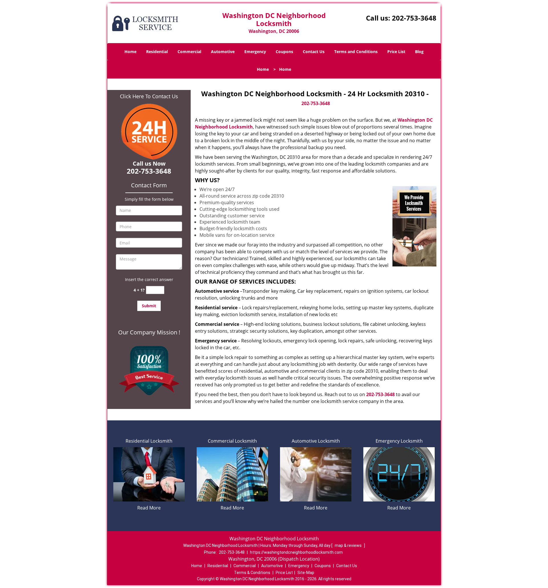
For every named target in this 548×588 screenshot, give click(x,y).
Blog (419, 51)
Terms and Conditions (356, 51)
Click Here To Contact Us (149, 96)
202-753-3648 (414, 18)
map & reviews (348, 545)
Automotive (223, 51)
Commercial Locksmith (232, 441)
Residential (157, 51)
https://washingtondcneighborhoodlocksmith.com (296, 552)
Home (130, 51)
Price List (396, 51)
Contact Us (314, 51)
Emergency (255, 51)
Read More (149, 508)
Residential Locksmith (149, 441)
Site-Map (305, 572)
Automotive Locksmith (316, 441)
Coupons (284, 51)
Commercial (189, 51)
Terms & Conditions (252, 572)
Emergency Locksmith (399, 441)
